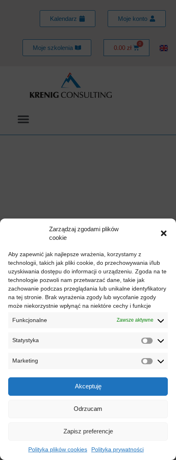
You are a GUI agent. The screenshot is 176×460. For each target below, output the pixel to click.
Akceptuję (88, 386)
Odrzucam (88, 408)
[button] (164, 233)
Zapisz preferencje (88, 431)
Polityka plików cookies (57, 449)
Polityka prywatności (117, 449)
